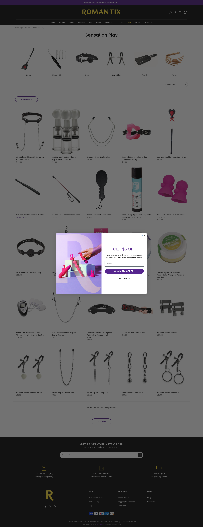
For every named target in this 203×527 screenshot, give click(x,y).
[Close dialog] (144, 235)
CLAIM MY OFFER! (124, 271)
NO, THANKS (124, 278)
